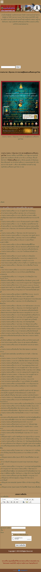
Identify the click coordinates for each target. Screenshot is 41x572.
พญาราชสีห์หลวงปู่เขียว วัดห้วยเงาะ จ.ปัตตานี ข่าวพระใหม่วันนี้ (20, 473)
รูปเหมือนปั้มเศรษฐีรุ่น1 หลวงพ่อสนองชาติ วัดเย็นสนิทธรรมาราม (20, 471)
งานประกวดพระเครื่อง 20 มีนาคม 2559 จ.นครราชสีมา (17, 296)
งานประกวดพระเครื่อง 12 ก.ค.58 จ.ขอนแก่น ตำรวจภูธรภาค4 (20, 372)
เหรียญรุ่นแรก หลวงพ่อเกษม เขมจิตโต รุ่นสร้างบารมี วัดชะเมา (20, 390)
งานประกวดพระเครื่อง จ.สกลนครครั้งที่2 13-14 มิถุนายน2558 (19, 383)
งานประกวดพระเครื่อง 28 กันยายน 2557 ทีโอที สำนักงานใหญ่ (20, 439)
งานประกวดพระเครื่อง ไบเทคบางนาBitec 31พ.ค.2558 (17, 379)
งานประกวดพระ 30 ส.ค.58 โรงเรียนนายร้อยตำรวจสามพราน (19, 358)
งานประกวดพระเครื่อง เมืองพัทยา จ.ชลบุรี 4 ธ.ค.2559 (17, 260)
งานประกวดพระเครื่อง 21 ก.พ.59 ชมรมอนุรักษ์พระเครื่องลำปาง (20, 315)
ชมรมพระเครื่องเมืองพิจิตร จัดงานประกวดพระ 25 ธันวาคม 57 (20, 408)
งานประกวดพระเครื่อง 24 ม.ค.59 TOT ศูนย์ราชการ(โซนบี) (19, 319)
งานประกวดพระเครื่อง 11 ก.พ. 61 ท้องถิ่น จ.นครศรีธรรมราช (19, 224)
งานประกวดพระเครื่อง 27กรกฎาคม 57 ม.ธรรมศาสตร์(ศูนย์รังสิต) (21, 466)
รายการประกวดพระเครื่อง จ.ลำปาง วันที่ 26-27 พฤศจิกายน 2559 (21, 263)
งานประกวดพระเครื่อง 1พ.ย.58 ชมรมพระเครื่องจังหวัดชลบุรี (19, 331)
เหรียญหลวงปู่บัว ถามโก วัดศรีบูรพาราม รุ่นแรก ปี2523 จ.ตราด (20, 436)
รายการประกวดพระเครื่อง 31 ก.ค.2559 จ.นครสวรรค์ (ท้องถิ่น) (20, 269)
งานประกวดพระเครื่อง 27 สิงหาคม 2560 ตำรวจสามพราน (18, 233)
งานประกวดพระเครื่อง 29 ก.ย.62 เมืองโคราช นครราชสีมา (19, 215)
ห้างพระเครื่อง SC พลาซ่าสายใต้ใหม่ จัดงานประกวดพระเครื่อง (20, 226)
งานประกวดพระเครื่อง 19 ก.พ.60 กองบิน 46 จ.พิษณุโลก (18, 256)
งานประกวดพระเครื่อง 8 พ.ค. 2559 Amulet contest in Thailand (20, 285)
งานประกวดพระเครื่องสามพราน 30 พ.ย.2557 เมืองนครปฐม (19, 424)
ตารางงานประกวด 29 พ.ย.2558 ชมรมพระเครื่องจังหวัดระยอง (20, 326)
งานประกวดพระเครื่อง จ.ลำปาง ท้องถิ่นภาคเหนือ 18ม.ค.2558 (20, 406)
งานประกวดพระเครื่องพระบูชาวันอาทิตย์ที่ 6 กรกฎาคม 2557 (19, 475)
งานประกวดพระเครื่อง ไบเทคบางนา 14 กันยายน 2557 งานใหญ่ (20, 450)
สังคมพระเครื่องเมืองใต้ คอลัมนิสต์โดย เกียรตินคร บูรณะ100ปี (20, 280)
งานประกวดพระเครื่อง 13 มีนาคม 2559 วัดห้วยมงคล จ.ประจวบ (20, 305)
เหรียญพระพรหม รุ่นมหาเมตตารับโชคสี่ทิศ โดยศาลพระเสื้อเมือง (21, 487)
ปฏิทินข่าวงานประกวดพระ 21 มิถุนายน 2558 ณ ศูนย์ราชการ (19, 374)
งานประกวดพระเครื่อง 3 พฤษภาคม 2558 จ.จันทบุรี (16, 377)
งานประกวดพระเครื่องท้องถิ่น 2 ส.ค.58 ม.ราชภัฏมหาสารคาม (19, 363)
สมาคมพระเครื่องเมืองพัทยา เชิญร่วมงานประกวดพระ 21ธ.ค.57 (20, 410)
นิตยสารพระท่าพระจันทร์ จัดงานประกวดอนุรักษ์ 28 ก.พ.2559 (19, 312)
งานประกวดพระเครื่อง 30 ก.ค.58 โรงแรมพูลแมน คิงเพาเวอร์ (19, 365)
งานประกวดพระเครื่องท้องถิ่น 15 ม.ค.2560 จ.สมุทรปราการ (19, 258)
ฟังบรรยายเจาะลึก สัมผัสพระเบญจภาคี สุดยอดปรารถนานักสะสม (21, 299)
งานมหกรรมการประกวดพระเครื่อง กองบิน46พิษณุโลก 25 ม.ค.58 (21, 403)
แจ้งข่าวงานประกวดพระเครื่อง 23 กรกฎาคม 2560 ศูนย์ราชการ (20, 235)
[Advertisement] (20, 31)
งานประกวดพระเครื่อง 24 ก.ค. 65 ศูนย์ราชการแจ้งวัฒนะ (18, 211)
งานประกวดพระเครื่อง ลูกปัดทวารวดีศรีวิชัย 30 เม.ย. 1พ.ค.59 (20, 294)
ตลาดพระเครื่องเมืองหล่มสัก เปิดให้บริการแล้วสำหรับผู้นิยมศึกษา (21, 417)
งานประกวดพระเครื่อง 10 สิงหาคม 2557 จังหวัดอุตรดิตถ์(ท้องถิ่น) (21, 441)
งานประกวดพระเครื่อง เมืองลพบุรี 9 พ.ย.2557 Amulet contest (19, 430)
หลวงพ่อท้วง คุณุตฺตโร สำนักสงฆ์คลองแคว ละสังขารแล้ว (18, 393)
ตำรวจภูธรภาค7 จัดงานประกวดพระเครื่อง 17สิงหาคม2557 (19, 468)
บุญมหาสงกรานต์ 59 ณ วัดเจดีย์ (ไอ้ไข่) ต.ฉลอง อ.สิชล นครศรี (20, 287)
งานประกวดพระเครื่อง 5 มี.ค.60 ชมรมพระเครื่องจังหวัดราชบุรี (20, 247)
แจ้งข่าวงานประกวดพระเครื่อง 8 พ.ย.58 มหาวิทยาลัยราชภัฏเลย (20, 333)
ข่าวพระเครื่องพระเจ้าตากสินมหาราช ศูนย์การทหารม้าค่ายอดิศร (21, 443)
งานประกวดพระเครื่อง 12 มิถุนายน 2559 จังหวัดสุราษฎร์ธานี (19, 308)
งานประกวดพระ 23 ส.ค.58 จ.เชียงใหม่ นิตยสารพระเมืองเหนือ (20, 360)
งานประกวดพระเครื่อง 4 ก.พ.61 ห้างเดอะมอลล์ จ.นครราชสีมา (20, 221)
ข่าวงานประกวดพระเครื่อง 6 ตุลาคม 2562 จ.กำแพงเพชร (18, 213)
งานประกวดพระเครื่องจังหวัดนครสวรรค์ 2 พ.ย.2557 (17, 422)
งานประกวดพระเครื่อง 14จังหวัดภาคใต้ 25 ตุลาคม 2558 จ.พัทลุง (20, 370)
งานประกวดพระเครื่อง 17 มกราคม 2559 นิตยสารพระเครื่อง (19, 324)
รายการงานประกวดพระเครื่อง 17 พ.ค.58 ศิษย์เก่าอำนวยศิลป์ (19, 381)
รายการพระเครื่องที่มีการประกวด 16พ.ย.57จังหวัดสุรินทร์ (18, 419)
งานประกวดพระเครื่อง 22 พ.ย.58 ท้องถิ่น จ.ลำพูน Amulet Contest (21, 328)
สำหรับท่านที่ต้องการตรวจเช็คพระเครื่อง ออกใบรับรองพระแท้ (20, 340)
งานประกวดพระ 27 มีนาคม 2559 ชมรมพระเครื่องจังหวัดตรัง (19, 310)
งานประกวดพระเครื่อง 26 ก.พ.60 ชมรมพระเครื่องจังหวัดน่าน (19, 249)
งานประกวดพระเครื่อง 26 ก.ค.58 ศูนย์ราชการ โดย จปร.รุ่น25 (20, 367)
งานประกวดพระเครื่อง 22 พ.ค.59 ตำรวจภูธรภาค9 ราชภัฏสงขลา (21, 283)
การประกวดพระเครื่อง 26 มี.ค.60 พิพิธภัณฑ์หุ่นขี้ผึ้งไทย (18, 244)
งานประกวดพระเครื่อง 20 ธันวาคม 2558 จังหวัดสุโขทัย (18, 322)
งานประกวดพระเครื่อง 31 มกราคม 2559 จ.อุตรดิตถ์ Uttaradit (19, 317)
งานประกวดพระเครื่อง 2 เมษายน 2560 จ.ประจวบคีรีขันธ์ (18, 237)
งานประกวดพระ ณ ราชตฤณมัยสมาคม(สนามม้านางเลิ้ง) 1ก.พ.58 (21, 397)
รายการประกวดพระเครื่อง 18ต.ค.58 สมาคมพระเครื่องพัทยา (19, 342)
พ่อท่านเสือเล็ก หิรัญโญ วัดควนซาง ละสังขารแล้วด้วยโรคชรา (20, 395)
